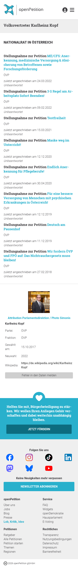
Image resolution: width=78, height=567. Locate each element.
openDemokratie (53, 513)
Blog (6, 513)
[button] (65, 10)
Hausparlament (52, 517)
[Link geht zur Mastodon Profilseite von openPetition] (9, 468)
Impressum (50, 547)
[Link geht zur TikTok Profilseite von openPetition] (48, 457)
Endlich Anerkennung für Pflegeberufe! (36, 169)
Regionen (10, 551)
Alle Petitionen (13, 539)
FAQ (45, 505)
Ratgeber (9, 535)
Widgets (48, 509)
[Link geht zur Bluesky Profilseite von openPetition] (29, 468)
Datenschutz (51, 543)
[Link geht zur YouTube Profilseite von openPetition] (48, 468)
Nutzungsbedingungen (57, 539)
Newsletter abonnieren (39, 486)
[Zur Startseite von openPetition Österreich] (24, 9)
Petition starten (13, 543)
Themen (9, 547)
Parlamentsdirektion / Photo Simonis (46, 318)
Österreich (42, 42)
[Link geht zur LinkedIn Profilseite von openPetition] (68, 457)
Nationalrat (16, 42)
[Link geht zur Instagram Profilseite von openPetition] (29, 457)
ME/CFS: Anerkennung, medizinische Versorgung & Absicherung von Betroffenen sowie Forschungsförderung (37, 62)
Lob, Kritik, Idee (14, 521)
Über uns (9, 505)
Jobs (7, 509)
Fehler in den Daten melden (39, 375)
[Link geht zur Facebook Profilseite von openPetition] (9, 457)
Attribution (15, 318)
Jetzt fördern (39, 429)
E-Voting (48, 521)
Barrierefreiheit (52, 551)
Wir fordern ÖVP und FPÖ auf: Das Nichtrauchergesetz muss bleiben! (38, 255)
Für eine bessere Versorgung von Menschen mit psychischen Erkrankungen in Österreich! (38, 197)
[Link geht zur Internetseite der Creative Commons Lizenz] (6, 563)
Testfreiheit (56, 118)
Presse (8, 517)
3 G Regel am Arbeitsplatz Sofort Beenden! (38, 93)
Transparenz (51, 535)
